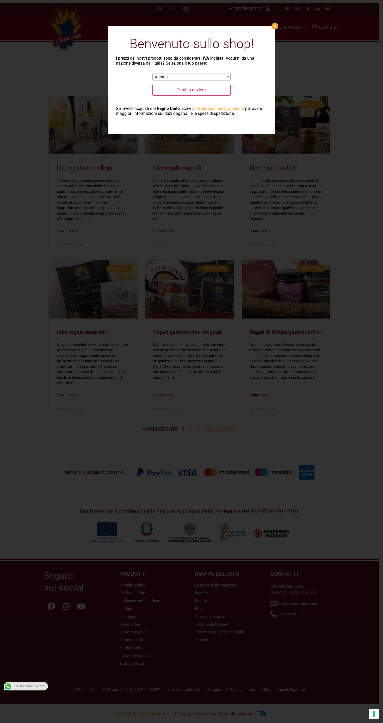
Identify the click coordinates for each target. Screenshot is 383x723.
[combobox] (191, 76)
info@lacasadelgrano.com (220, 108)
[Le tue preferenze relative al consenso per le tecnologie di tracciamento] (374, 714)
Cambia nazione (192, 90)
